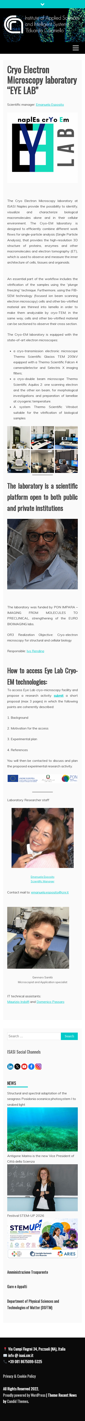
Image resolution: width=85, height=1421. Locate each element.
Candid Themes (17, 1401)
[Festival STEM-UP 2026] (42, 1258)
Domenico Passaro (50, 1002)
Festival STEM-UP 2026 (25, 1215)
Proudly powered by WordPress (24, 1395)
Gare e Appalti (17, 1286)
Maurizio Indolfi (18, 1002)
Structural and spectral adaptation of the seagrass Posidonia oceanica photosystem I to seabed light (41, 1098)
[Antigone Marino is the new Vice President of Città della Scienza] (42, 1210)
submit (59, 695)
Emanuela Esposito (50, 104)
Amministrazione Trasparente (27, 1272)
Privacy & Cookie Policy (19, 1376)
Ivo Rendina (35, 651)
